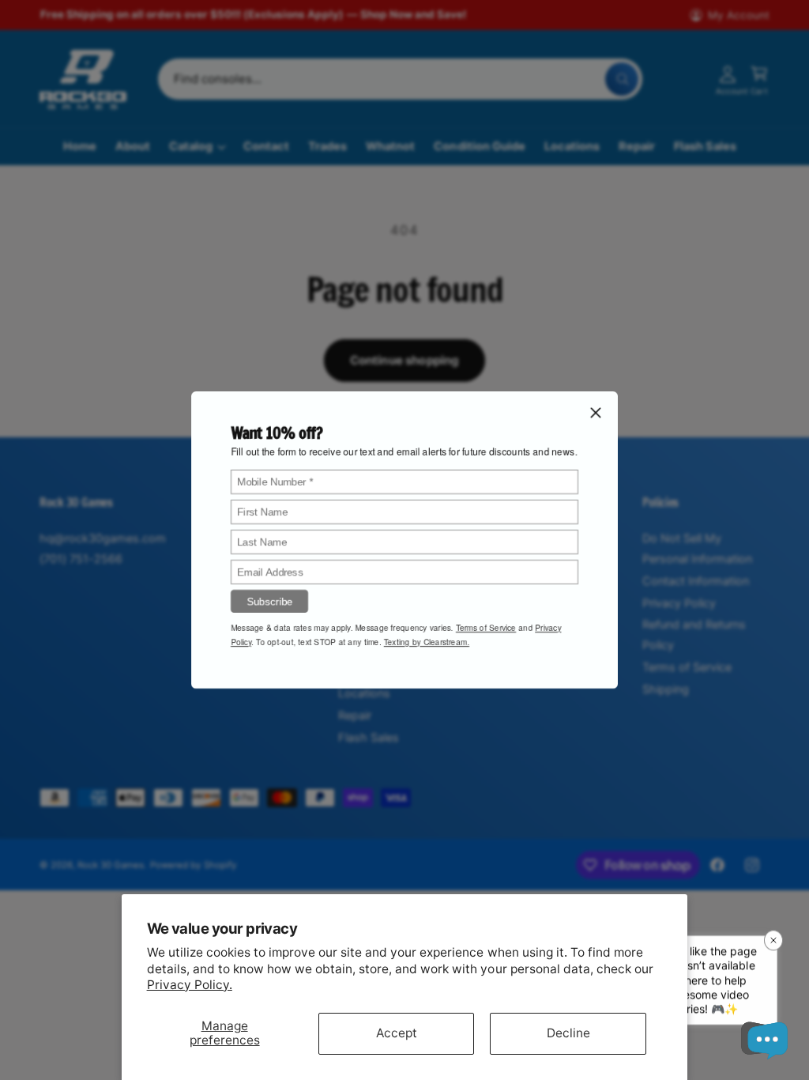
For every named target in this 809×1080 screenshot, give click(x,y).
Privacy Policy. (189, 984)
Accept (396, 1032)
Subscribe (269, 601)
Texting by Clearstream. (426, 642)
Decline (568, 1032)
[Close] (595, 413)
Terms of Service (486, 627)
